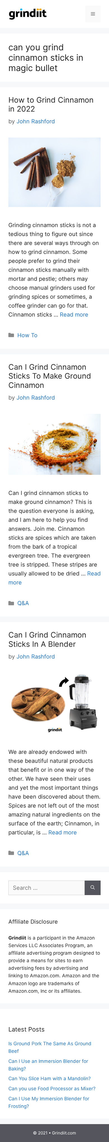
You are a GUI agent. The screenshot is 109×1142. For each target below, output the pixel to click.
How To (27, 335)
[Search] (93, 888)
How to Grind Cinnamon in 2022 (51, 104)
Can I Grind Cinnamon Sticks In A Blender (47, 639)
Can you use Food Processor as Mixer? (52, 1088)
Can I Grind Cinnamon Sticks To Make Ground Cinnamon (49, 376)
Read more (74, 314)
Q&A (23, 603)
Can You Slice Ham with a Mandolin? (49, 1078)
